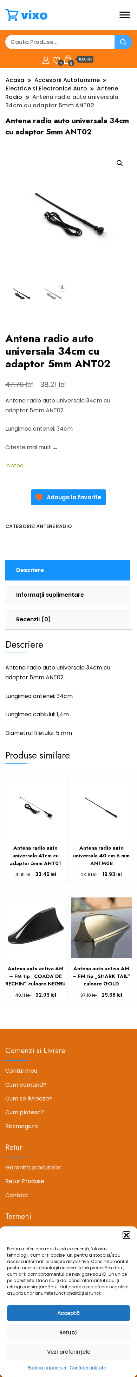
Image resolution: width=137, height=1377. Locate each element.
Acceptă (68, 1313)
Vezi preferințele (68, 1352)
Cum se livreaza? (28, 1098)
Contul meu (21, 1071)
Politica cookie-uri (47, 1368)
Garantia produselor (33, 1167)
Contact (16, 1195)
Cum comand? (25, 1085)
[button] (126, 1235)
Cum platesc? (24, 1112)
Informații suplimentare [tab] (50, 595)
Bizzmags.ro (21, 1126)
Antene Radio (54, 526)
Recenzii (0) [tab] (33, 619)
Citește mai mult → (31, 447)
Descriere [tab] (30, 570)
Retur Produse (24, 1181)
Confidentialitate (88, 1368)
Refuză (68, 1332)
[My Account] (46, 59)
